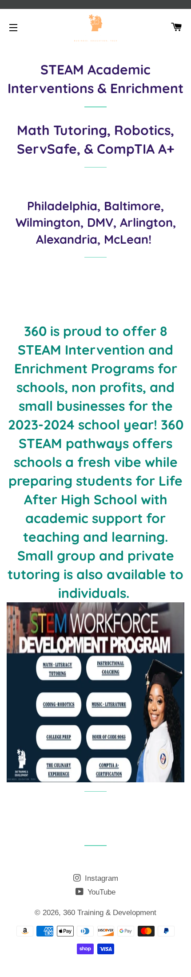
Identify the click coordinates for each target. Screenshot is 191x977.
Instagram (100, 878)
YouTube (100, 892)
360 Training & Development (109, 912)
